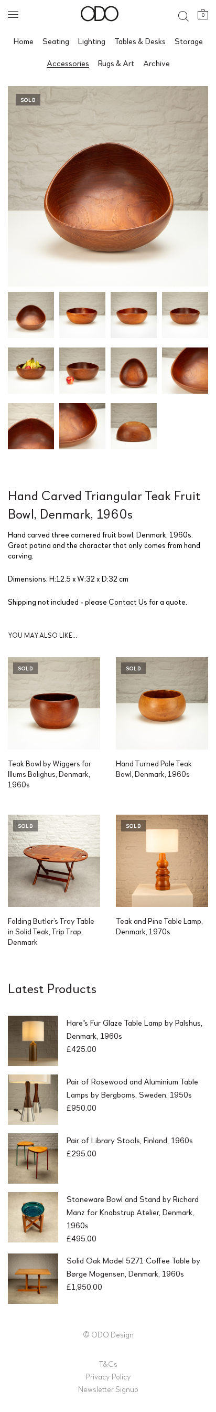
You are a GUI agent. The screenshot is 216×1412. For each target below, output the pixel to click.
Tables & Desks (140, 41)
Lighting (91, 41)
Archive (156, 63)
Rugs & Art (116, 63)
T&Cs (108, 1363)
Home (24, 41)
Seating (55, 41)
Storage (189, 41)
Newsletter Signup (108, 1389)
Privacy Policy (108, 1376)
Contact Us (128, 601)
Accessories (68, 63)
